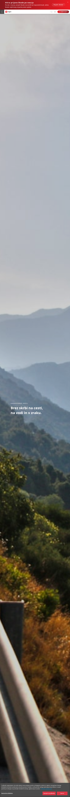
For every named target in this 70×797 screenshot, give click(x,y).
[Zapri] (67, 786)
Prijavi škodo (58, 4)
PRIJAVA (55, 12)
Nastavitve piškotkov (7, 793)
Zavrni (62, 793)
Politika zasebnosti (46, 789)
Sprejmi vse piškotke (49, 793)
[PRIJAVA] (55, 12)
